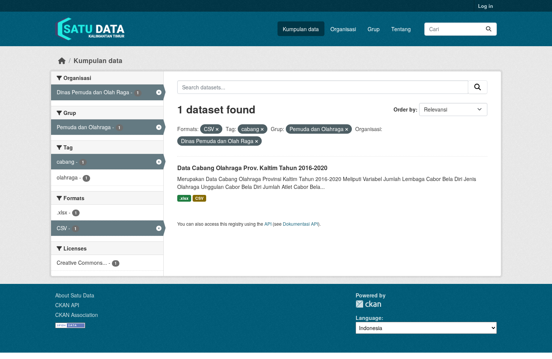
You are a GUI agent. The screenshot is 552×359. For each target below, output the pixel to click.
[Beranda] (62, 60)
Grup (374, 29)
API (267, 223)
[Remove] (217, 129)
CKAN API (67, 305)
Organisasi (343, 29)
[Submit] (488, 29)
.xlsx (184, 198)
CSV (199, 198)
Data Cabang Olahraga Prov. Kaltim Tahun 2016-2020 (252, 167)
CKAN (368, 304)
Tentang (401, 29)
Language (369, 317)
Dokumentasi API (300, 223)
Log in (485, 5)
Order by (405, 109)
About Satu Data (74, 295)
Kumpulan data (301, 29)
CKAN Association (76, 314)
